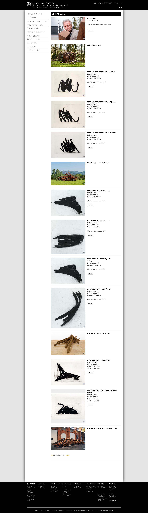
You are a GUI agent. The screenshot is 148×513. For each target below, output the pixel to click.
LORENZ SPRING (112, 487)
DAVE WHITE (29, 490)
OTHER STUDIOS (89, 490)
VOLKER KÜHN (42, 487)
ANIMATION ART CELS (36, 32)
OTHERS (99, 488)
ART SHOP (31, 47)
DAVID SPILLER (30, 486)
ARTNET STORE (33, 50)
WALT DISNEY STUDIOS (90, 486)
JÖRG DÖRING (30, 484)
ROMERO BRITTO (30, 492)
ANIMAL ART (100, 495)
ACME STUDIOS (112, 495)
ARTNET (106, 3)
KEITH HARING (53, 488)
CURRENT (112, 3)
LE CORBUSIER (65, 491)
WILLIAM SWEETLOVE (31, 495)
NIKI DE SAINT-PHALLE (66, 494)
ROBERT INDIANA (54, 490)
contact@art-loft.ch (58, 7)
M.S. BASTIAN (112, 486)
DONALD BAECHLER (54, 487)
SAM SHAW (100, 484)
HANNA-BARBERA (89, 488)
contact (90, 31)
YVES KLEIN (64, 492)
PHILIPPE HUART (30, 494)
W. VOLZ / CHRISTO (101, 487)
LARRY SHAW (100, 486)
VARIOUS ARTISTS (30, 500)
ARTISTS (100, 3)
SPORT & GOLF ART (101, 496)
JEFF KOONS (53, 486)
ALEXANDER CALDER (66, 490)
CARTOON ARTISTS (89, 491)
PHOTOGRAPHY (33, 36)
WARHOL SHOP (112, 496)
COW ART (99, 500)
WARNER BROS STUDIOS (91, 487)
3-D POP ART (32, 18)
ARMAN (64, 486)
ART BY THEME (33, 43)
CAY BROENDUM (30, 497)
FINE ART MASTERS (35, 25)
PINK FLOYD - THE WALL (90, 484)
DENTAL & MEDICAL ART (102, 498)
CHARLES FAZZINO (31, 487)
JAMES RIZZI (41, 486)
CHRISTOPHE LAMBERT (114, 484)
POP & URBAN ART (34, 14)
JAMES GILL (29, 491)
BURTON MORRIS (30, 499)
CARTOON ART (33, 28)
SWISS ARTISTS (33, 39)
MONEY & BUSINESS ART (102, 499)
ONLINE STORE (112, 502)
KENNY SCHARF (30, 496)
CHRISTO (28, 488)
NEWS (95, 3)
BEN (63, 488)
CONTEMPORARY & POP (37, 21)
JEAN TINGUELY (112, 488)
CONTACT (119, 3)
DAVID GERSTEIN (42, 488)
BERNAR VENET (65, 495)
